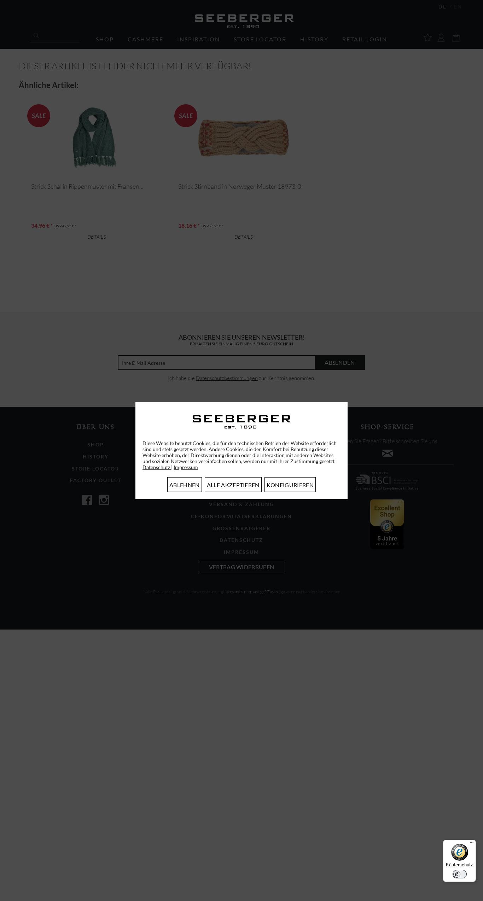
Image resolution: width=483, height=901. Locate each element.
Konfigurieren (290, 484)
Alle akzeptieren (233, 484)
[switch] (460, 874)
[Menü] (471, 844)
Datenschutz (156, 467)
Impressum (186, 467)
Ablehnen (184, 484)
